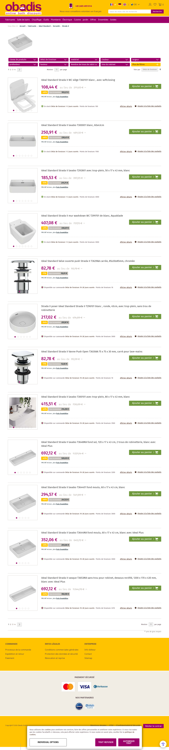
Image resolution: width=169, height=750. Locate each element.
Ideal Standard (45, 26)
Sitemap (88, 658)
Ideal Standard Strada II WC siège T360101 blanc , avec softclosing (78, 80)
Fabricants (32, 26)
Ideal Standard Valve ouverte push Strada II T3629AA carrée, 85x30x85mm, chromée (88, 261)
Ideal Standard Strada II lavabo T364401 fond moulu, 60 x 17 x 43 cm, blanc (83, 487)
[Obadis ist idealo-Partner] (79, 706)
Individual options (48, 742)
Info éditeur (90, 649)
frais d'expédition (62, 97)
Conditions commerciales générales (61, 649)
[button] (135, 4)
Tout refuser (105, 742)
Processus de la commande (18, 649)
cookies (48, 729)
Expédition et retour (14, 654)
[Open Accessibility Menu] (163, 744)
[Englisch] (124, 4)
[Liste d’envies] (155, 4)
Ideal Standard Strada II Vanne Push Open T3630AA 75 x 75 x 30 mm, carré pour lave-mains (91, 352)
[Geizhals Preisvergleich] (89, 706)
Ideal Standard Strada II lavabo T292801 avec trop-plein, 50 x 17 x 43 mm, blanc (85, 171)
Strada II (65, 26)
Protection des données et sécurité (61, 654)
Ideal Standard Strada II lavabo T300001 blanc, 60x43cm (72, 125)
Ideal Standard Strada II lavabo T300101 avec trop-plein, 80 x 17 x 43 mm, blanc (85, 397)
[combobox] (129, 11)
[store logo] (23, 8)
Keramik (56, 26)
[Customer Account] (150, 4)
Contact (88, 654)
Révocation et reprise (55, 658)
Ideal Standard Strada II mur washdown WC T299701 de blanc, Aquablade (82, 216)
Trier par (137, 69)
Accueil (22, 26)
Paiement (9, 658)
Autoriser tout (128, 742)
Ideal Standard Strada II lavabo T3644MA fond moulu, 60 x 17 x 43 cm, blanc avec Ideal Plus (92, 533)
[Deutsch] (119, 4)
